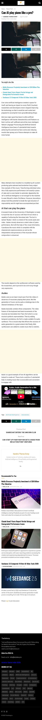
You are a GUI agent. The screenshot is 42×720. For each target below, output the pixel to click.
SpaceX (23, 695)
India (25, 685)
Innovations (25, 415)
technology (18, 698)
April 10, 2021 (24, 17)
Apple (11, 675)
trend (4, 702)
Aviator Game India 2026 (11, 662)
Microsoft (18, 692)
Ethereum (27, 681)
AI (14, 9)
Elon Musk (18, 681)
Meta (11, 692)
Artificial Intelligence (12, 415)
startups (4, 698)
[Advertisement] (21, 160)
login (7, 601)
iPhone (18, 688)
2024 (18, 671)
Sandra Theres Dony (10, 17)
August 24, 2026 (15, 486)
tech (11, 698)
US (23, 702)
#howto (12, 671)
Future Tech (9, 9)
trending (10, 702)
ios (13, 688)
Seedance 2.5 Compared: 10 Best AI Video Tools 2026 (19, 97)
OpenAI (32, 692)
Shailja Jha (6, 486)
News (25, 692)
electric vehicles (7, 681)
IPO (24, 688)
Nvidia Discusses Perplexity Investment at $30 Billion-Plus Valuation (21, 88)
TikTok (33, 698)
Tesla (26, 698)
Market (30, 688)
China (12, 678)
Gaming (12, 685)
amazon (4, 675)
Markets (4, 692)
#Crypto (4, 671)
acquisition (25, 671)
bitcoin (34, 675)
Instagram (33, 685)
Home (3, 9)
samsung (5, 695)
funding (4, 685)
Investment (5, 688)
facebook (35, 681)
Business (5, 678)
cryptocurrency (21, 678)
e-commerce (32, 678)
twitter (18, 702)
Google (19, 685)
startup (31, 695)
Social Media (15, 695)
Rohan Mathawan (7, 566)
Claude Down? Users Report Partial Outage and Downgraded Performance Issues (18, 93)
